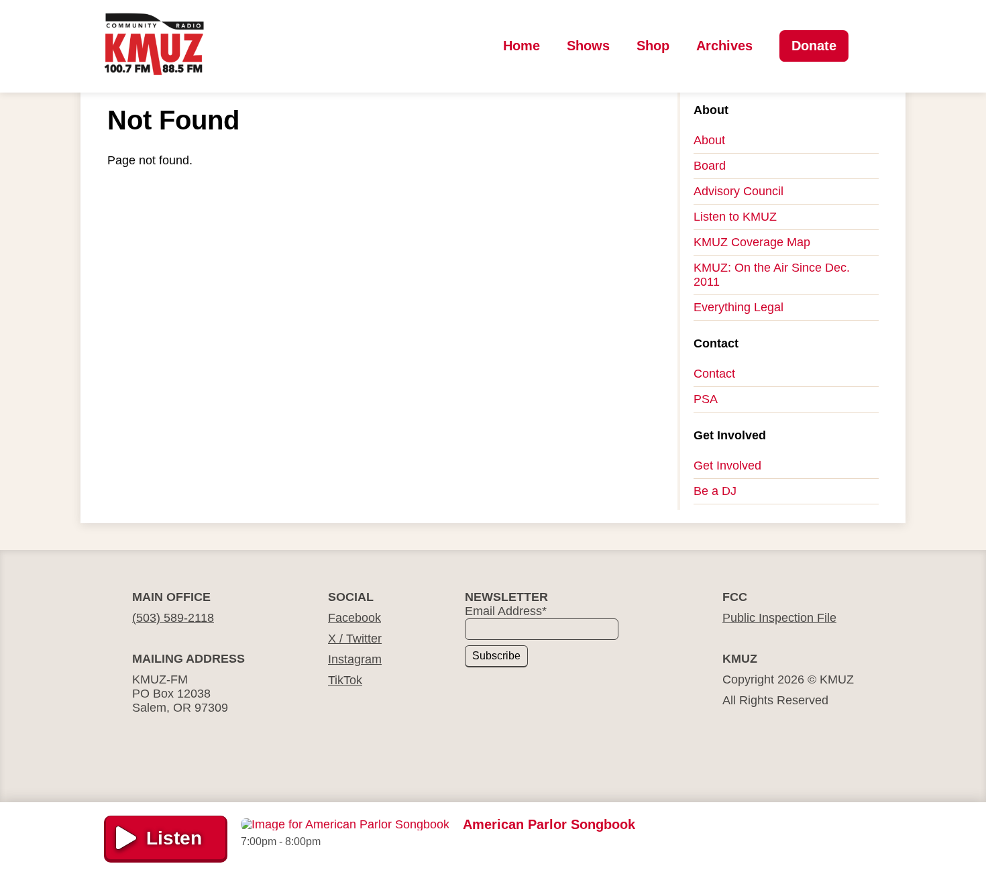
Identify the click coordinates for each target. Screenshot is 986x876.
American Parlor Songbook (549, 824)
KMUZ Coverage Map (752, 242)
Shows (588, 45)
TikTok (345, 680)
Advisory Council (738, 191)
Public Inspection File (779, 617)
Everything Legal (738, 307)
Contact (714, 373)
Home (521, 45)
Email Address (506, 611)
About (709, 140)
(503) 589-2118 (173, 617)
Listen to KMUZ (735, 216)
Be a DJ (715, 491)
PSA (706, 399)
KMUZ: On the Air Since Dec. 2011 (772, 274)
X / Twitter (355, 638)
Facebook (354, 617)
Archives (724, 45)
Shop (653, 45)
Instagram (355, 659)
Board (710, 165)
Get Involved (727, 465)
